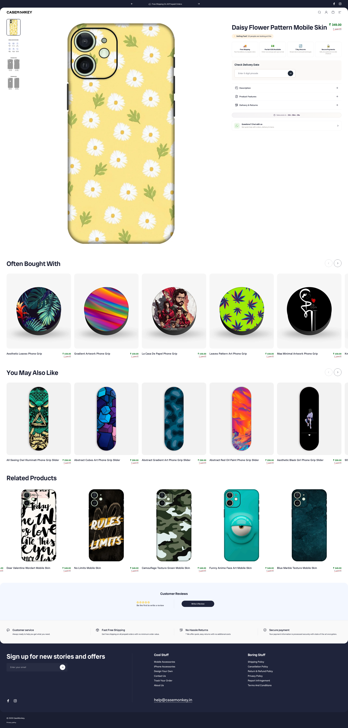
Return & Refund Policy (260, 671)
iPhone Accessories (164, 666)
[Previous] (132, 4)
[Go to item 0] (14, 27)
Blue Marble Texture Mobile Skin (297, 568)
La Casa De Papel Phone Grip (159, 353)
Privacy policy (11, 722)
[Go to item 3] (14, 64)
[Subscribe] (62, 667)
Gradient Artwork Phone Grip (92, 353)
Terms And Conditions (260, 685)
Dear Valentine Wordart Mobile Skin (28, 568)
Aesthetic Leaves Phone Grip (24, 353)
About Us (159, 685)
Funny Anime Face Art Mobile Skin (230, 568)
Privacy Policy (255, 675)
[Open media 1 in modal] (121, 134)
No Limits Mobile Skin (87, 568)
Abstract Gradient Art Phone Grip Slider (166, 460)
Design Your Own (163, 671)
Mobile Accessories (164, 661)
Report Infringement (259, 680)
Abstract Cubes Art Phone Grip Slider (97, 460)
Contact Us (160, 675)
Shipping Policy (256, 661)
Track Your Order (163, 680)
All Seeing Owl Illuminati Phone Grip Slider (33, 460)
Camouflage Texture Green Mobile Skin (166, 568)
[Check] (290, 73)
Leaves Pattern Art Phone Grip (228, 353)
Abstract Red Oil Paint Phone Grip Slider (234, 460)
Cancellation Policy (258, 666)
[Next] (199, 4)
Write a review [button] (197, 604)
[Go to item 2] (14, 46)
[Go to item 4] (14, 83)
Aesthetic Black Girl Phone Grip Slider (300, 460)
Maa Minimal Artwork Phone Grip (297, 353)
